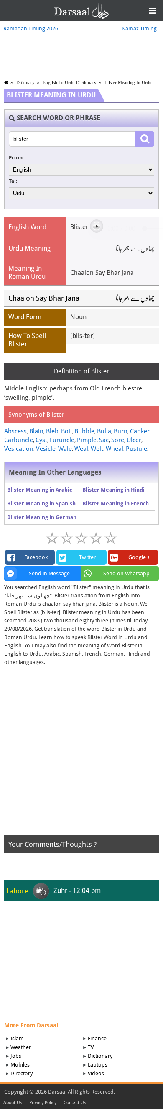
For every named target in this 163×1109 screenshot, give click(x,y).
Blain (36, 431)
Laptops (97, 1065)
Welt (97, 449)
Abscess (15, 431)
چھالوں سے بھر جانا (135, 298)
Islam (17, 1038)
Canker (140, 431)
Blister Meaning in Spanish (41, 503)
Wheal (114, 449)
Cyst (41, 440)
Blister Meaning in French (115, 503)
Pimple (87, 440)
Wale (65, 449)
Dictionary (100, 1056)
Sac (104, 440)
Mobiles (20, 1065)
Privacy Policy (42, 1103)
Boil (66, 431)
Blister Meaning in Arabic (39, 490)
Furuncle (62, 440)
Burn (120, 431)
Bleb (52, 431)
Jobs (15, 1056)
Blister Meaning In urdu (128, 82)
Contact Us (75, 1103)
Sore (117, 440)
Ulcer (134, 440)
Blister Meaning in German (41, 517)
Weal (81, 449)
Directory (21, 1073)
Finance (97, 1038)
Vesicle (46, 449)
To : (13, 181)
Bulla (104, 431)
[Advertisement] (81, 754)
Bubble (84, 431)
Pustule (136, 449)
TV (91, 1047)
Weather (20, 1047)
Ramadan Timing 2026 (30, 28)
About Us (12, 1103)
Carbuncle (18, 440)
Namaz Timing (139, 28)
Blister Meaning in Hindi (113, 490)
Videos (96, 1073)
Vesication (18, 449)
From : (17, 157)
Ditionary (25, 82)
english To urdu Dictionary (70, 82)
